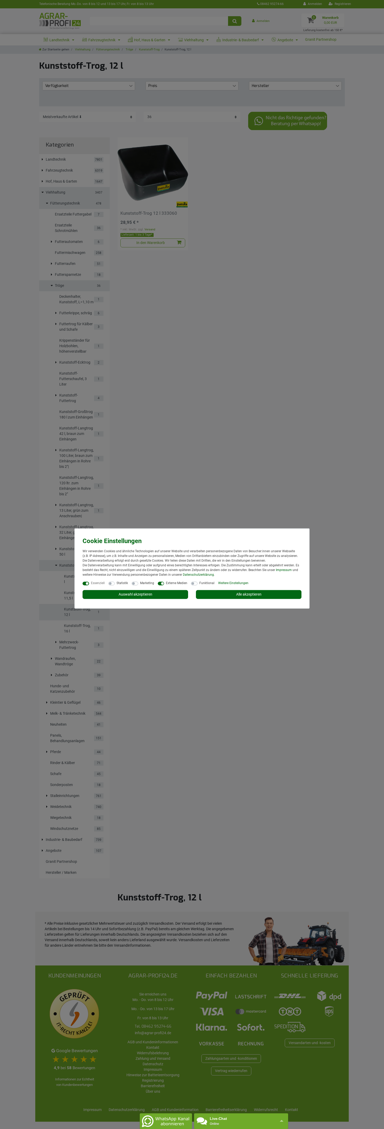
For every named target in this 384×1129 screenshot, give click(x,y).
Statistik (122, 583)
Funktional (206, 583)
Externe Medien (176, 583)
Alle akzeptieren (248, 594)
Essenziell (98, 583)
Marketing (147, 583)
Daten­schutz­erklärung (198, 575)
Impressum (284, 570)
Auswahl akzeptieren (135, 594)
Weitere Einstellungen (233, 583)
